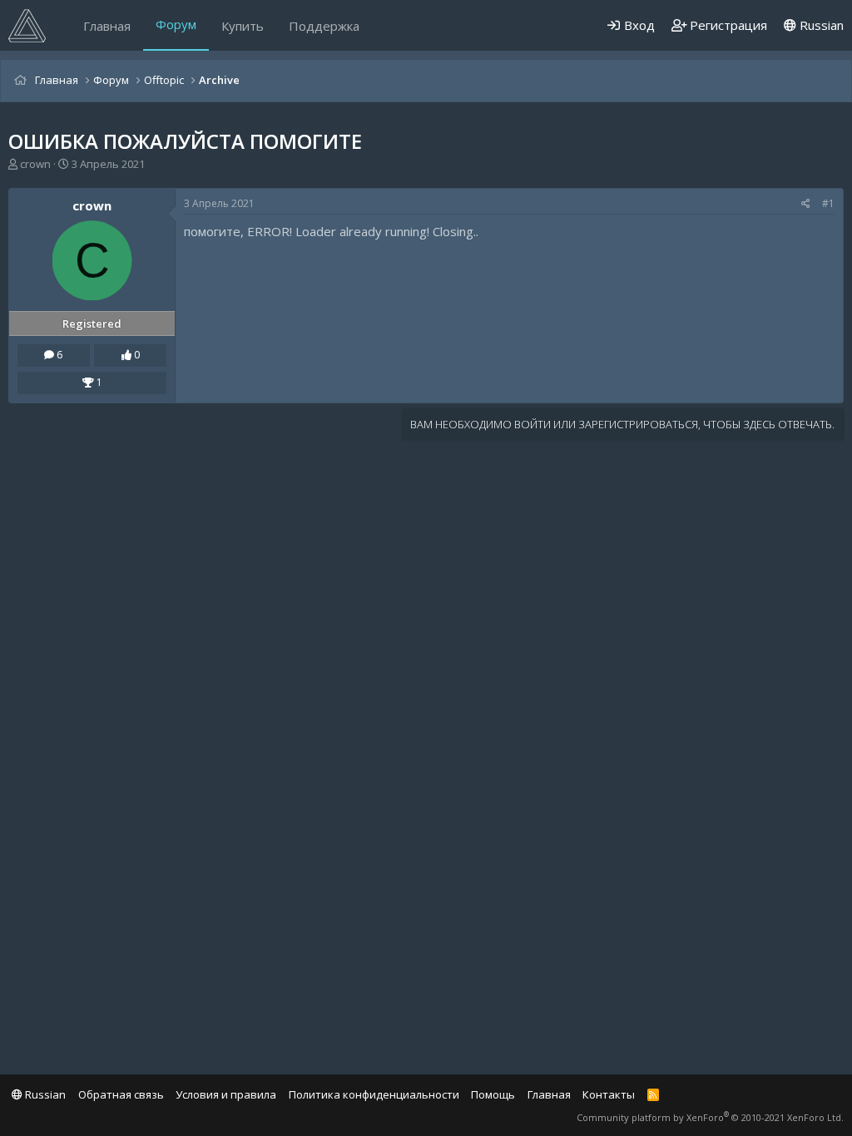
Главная (107, 25)
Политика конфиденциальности (374, 1094)
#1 (828, 203)
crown (35, 163)
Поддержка (324, 25)
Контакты (608, 1094)
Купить (242, 25)
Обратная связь (121, 1094)
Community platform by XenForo (710, 1117)
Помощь (493, 1094)
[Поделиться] (805, 204)
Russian (820, 25)
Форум (176, 24)
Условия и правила (226, 1094)
